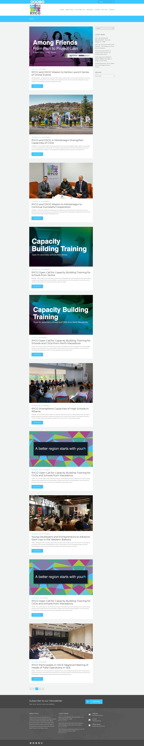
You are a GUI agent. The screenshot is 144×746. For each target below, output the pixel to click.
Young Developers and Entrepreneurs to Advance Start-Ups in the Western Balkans (61, 538)
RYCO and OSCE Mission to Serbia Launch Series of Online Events (60, 73)
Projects (90, 9)
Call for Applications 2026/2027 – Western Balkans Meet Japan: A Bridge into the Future (103, 58)
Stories (97, 9)
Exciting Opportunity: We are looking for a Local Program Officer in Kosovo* (104, 65)
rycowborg (43, 69)
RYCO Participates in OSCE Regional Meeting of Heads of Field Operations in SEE (60, 666)
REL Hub (104, 9)
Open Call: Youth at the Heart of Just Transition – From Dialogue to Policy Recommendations (104, 46)
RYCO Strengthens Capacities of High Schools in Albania (60, 410)
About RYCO (70, 9)
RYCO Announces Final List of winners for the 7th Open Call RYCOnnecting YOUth (103, 52)
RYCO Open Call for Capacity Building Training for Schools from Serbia (61, 273)
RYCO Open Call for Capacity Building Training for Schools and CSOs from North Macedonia (61, 342)
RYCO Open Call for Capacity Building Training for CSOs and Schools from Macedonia (61, 474)
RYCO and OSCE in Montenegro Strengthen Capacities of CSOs (57, 141)
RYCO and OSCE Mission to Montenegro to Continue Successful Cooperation (57, 205)
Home (62, 9)
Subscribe (96, 701)
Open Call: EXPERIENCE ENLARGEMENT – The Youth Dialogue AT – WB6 (102, 40)
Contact (112, 9)
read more (37, 86)
